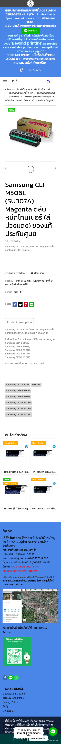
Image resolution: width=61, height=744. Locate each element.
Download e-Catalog (14, 693)
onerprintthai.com (27, 571)
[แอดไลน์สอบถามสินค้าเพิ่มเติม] (17, 651)
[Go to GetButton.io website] (52, 740)
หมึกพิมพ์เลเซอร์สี (19, 284)
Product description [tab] (19, 322)
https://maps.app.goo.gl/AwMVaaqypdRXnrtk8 (28, 577)
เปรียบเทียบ (39, 273)
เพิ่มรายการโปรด (16, 273)
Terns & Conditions (13, 697)
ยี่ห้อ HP (18, 292)
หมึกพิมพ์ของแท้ (23, 281)
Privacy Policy (10, 702)
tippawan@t (10, 570)
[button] (47, 82)
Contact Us (9, 710)
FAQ (5, 706)
